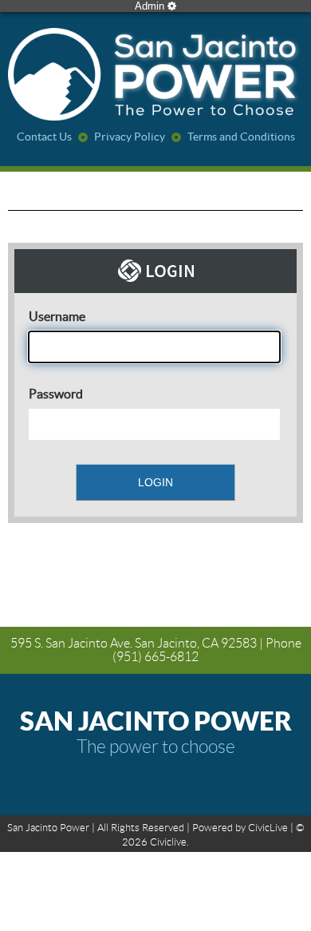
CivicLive (268, 828)
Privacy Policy (129, 136)
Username (57, 316)
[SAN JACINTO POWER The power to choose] (155, 75)
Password (56, 393)
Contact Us (44, 136)
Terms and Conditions (241, 136)
